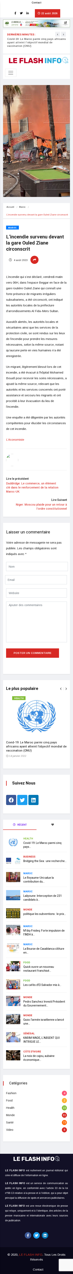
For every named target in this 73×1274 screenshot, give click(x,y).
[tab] (53, 825)
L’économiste (15, 439)
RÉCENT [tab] (22, 825)
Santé (10, 1122)
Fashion (11, 1093)
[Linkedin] (33, 800)
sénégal (29, 1033)
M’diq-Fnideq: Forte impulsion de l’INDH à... (44, 933)
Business (29, 857)
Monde (27, 909)
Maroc (22, 207)
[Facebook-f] (28, 1235)
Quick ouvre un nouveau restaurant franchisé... (38, 969)
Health (19, 698)
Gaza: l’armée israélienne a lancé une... (43, 1022)
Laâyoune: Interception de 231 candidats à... (42, 898)
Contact (36, 2)
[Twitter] (22, 800)
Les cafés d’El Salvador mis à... (42, 985)
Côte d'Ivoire (32, 1051)
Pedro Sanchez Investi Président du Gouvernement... (44, 1004)
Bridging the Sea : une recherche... (45, 861)
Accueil (10, 207)
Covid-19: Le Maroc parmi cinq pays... (42, 845)
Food (26, 962)
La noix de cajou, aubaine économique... (39, 1058)
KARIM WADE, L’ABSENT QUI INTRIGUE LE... (41, 1040)
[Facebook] (11, 800)
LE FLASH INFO (30, 1254)
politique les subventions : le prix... (44, 914)
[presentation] (57, 34)
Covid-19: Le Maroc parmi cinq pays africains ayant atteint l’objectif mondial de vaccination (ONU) (36, 42)
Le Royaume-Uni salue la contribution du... (38, 880)
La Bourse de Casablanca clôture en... (43, 951)
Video (9, 1129)
